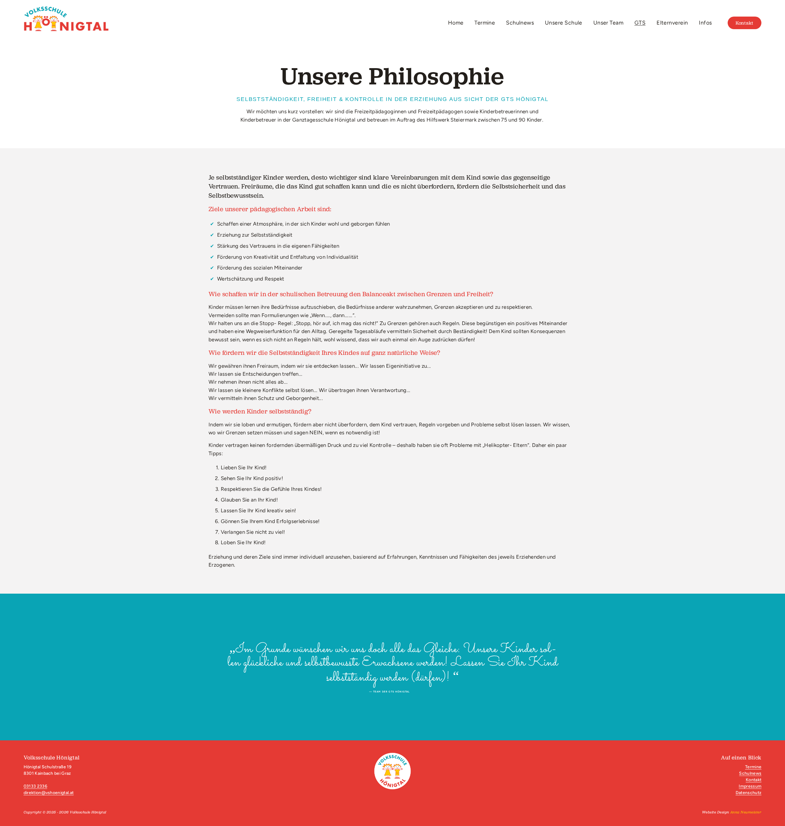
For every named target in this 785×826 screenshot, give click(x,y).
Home (456, 22)
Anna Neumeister (745, 812)
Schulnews (520, 22)
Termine (484, 22)
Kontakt (744, 23)
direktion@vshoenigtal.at (49, 792)
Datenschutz (748, 792)
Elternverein (672, 22)
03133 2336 (35, 786)
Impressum (750, 786)
